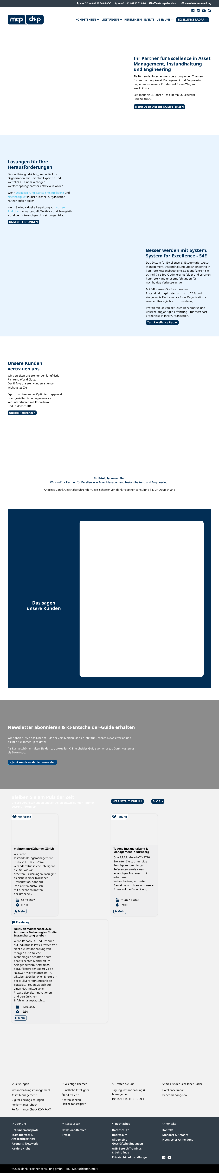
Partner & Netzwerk (24, 1143)
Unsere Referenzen (22, 413)
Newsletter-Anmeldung (198, 3)
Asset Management (24, 1095)
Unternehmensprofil (24, 1130)
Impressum (119, 1135)
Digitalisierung (25, 193)
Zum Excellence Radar (162, 322)
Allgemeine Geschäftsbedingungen (127, 1141)
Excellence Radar (173, 1090)
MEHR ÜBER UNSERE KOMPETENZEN (159, 106)
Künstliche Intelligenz (50, 193)
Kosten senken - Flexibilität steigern (74, 1102)
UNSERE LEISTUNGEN (23, 222)
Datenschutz (120, 1130)
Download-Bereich (74, 1130)
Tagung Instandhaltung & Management (128, 1092)
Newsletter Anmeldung (177, 1139)
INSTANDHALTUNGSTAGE (128, 1099)
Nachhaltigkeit (17, 197)
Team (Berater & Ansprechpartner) (23, 1137)
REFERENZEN (133, 19)
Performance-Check (24, 1105)
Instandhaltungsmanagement (30, 1090)
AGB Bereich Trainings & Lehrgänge (127, 1150)
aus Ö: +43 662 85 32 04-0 (132, 3)
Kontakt (167, 1130)
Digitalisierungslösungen (27, 1100)
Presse (66, 1135)
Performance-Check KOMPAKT (31, 1109)
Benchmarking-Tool (175, 1095)
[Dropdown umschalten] (98, 19)
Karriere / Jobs (20, 1148)
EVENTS (149, 19)
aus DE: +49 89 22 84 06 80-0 (95, 3)
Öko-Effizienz (70, 1095)
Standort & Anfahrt (175, 1135)
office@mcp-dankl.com (165, 3)
